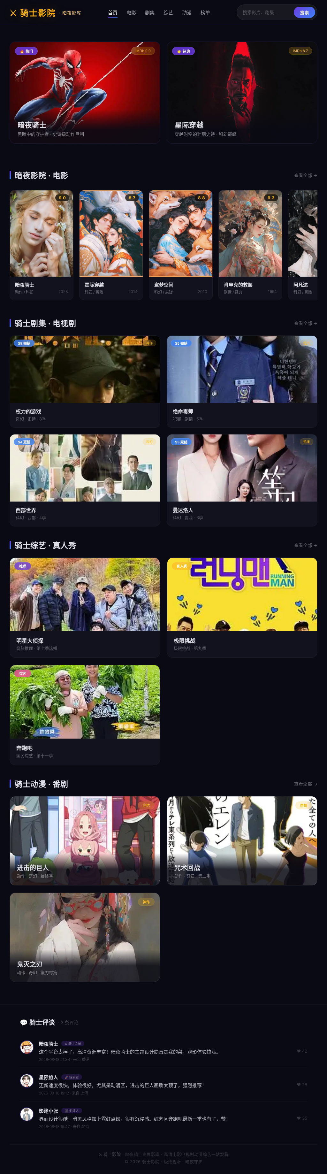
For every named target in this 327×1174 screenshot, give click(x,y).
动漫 (187, 13)
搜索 (304, 12)
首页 (113, 13)
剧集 (150, 13)
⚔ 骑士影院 (45, 13)
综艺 (168, 13)
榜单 (205, 13)
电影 (131, 13)
